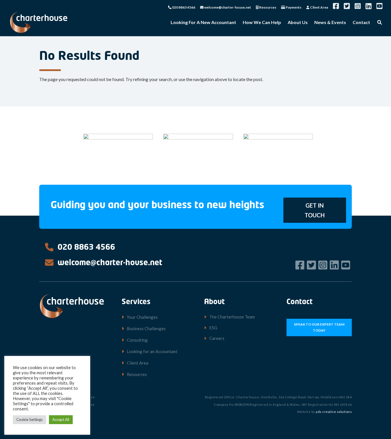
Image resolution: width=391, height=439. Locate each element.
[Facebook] (300, 265)
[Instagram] (323, 265)
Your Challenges (142, 317)
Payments (293, 7)
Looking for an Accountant (152, 351)
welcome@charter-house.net (227, 7)
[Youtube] (346, 265)
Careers (216, 338)
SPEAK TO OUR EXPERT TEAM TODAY (319, 327)
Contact (361, 22)
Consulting (137, 339)
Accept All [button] (60, 419)
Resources (267, 7)
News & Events (330, 22)
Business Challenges (146, 328)
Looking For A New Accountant (203, 22)
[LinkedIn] (335, 265)
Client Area (318, 7)
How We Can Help (262, 22)
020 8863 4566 (183, 7)
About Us (298, 22)
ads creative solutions (334, 412)
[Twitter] (312, 265)
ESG (213, 327)
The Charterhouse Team (232, 316)
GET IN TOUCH (315, 210)
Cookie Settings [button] (29, 419)
